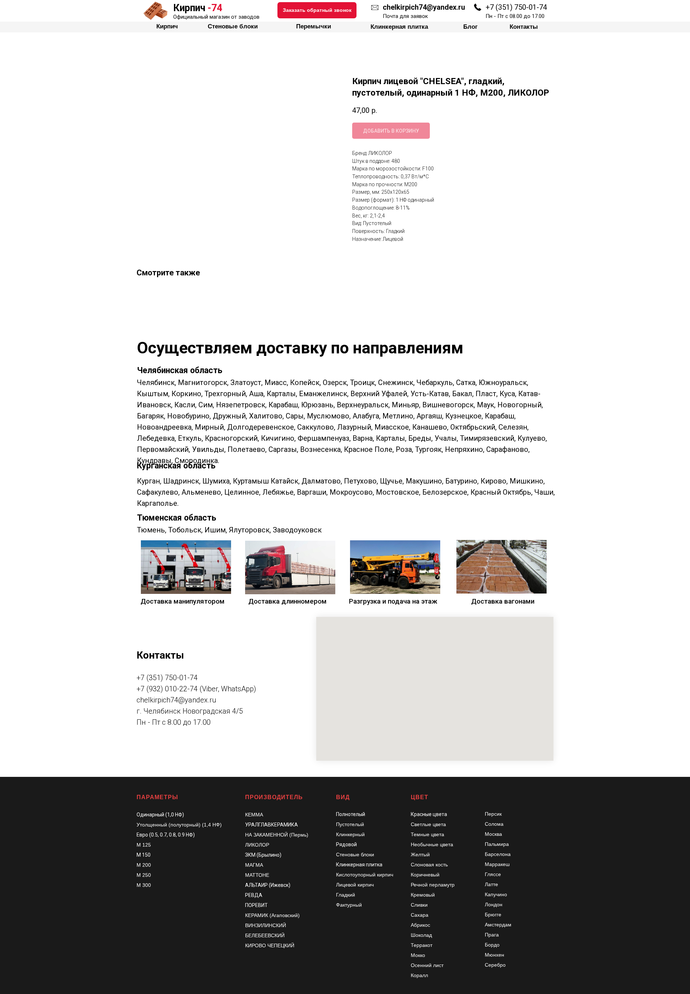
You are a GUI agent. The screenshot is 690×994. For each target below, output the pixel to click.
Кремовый (423, 895)
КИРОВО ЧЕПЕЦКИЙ (269, 945)
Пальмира (497, 844)
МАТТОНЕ (257, 875)
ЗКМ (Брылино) (263, 855)
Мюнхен (494, 955)
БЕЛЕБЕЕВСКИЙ (265, 935)
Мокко (418, 955)
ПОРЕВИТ (256, 905)
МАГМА (254, 865)
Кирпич (181, 7)
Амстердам (498, 924)
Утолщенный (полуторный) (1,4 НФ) (179, 825)
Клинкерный (350, 834)
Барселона (498, 854)
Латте (491, 884)
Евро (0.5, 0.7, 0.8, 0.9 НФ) (166, 835)
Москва (493, 834)
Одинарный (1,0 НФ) (160, 814)
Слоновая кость (429, 864)
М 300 (144, 885)
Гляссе (493, 874)
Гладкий (345, 895)
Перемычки (319, 7)
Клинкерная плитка (394, 7)
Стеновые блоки (246, 7)
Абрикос (420, 925)
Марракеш (497, 864)
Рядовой (346, 844)
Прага (492, 935)
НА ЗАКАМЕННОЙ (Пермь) (276, 835)
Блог (456, 7)
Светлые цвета (428, 824)
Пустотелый (350, 824)
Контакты (506, 7)
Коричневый (425, 875)
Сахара (419, 915)
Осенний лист (427, 965)
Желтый (420, 854)
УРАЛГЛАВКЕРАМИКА (271, 825)
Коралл (419, 975)
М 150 (144, 855)
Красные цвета (429, 814)
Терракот (421, 945)
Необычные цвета (432, 844)
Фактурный (349, 905)
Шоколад (421, 935)
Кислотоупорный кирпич (364, 875)
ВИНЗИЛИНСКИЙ (265, 925)
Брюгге (493, 914)
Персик (493, 814)
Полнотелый (350, 814)
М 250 (144, 875)
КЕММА (254, 814)
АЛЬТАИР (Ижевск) (267, 885)
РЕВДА (253, 895)
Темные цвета (427, 834)
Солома (494, 824)
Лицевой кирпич (355, 885)
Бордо (492, 945)
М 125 (144, 845)
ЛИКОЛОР (257, 845)
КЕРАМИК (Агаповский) (272, 915)
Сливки (419, 905)
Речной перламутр (433, 885)
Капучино (496, 894)
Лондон (493, 904)
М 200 (144, 865)
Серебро (495, 965)
